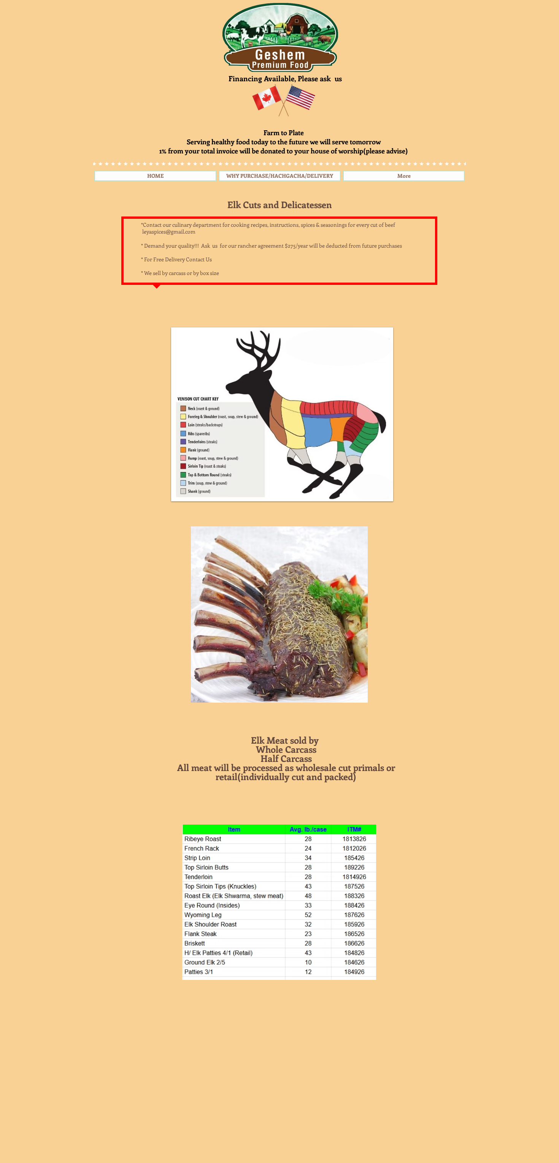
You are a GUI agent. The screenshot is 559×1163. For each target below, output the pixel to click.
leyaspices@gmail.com (168, 231)
